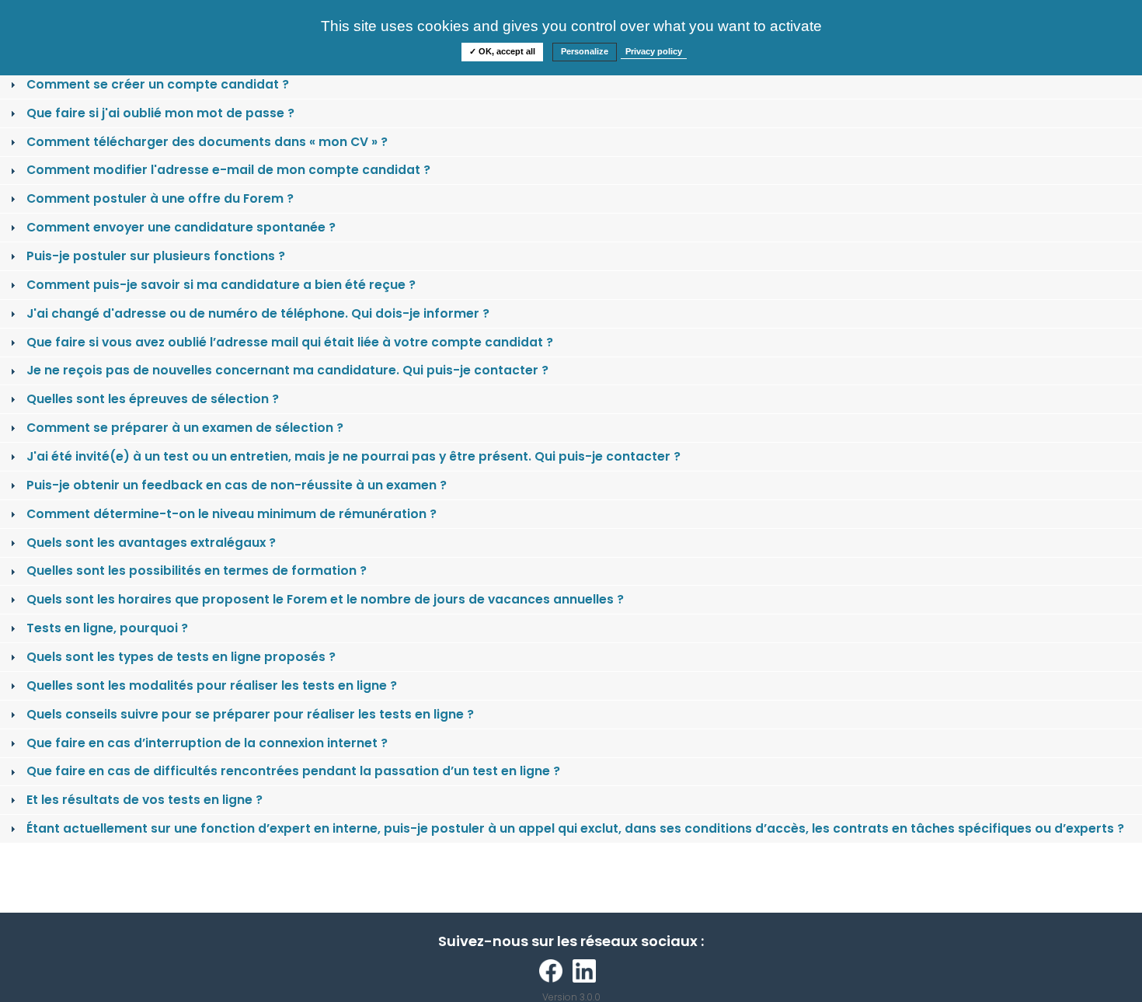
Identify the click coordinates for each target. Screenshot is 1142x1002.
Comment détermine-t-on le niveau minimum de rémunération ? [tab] (231, 514)
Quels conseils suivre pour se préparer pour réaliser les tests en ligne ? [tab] (250, 714)
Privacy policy (653, 51)
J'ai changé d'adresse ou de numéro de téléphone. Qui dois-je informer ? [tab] (257, 313)
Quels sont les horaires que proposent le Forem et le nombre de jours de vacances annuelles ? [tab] (325, 599)
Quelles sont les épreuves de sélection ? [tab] (152, 399)
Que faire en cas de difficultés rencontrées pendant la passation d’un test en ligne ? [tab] (293, 771)
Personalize (584, 51)
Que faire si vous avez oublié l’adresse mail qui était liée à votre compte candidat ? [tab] (289, 342)
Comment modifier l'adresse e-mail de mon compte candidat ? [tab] (228, 170)
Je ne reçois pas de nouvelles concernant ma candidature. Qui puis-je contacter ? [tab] (287, 370)
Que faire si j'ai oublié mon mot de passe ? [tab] (160, 113)
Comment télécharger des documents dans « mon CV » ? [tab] (207, 142)
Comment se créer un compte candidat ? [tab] (157, 84)
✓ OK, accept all (502, 51)
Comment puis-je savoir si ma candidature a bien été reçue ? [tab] (221, 285)
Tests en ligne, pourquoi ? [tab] (107, 628)
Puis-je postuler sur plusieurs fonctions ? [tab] (155, 256)
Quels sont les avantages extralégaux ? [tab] (151, 542)
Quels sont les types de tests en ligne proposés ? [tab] (181, 657)
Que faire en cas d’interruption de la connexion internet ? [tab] (207, 743)
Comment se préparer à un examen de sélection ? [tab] (184, 427)
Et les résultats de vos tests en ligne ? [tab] (144, 800)
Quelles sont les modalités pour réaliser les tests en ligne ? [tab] (211, 685)
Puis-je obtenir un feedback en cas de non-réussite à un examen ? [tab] (236, 485)
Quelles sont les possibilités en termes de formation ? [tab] (196, 570)
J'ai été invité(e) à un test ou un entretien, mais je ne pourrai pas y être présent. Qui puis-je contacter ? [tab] (353, 456)
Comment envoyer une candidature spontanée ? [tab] (181, 227)
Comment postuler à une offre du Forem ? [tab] (160, 198)
